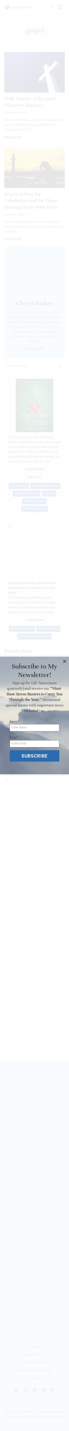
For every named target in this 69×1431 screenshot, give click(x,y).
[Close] (64, 661)
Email (14, 738)
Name (14, 722)
